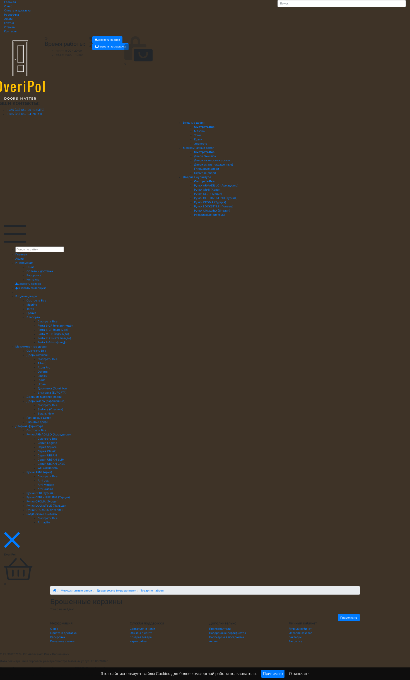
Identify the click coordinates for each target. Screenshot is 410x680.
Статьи (9, 23)
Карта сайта (138, 641)
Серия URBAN (47, 455)
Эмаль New (46, 413)
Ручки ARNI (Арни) (39, 472)
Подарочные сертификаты (227, 632)
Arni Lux (43, 480)
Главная (10, 2)
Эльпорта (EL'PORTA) (52, 392)
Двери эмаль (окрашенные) (46, 401)
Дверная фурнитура (197, 177)
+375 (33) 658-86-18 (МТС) (26, 109)
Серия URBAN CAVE (51, 463)
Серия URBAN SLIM (51, 459)
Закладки (295, 637)
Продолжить (349, 617)
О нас (8, 6)
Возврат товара (141, 637)
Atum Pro (44, 367)
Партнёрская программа (226, 637)
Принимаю (273, 673)
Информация (24, 262)
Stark (41, 380)
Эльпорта (33, 317)
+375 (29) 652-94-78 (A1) (24, 114)
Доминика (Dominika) (52, 388)
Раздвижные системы (41, 514)
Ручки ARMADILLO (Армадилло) (48, 434)
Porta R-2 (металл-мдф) (54, 338)
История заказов (300, 632)
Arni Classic (45, 488)
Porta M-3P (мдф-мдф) (53, 334)
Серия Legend (47, 442)
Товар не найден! (153, 590)
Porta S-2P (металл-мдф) (55, 325)
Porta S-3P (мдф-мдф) (53, 329)
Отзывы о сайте (141, 632)
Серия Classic (47, 451)
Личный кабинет (300, 628)
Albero (42, 363)
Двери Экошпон (37, 354)
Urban (42, 384)
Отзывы (9, 27)
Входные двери (193, 122)
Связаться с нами (142, 628)
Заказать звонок (108, 39)
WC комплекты (48, 468)
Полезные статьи (62, 641)
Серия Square (47, 447)
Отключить (299, 673)
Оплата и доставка (17, 10)
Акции (8, 18)
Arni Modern (46, 484)
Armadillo (44, 522)
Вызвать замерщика (112, 46)
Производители (220, 628)
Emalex (42, 375)
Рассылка (295, 641)
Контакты (10, 31)
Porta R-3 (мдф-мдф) (52, 342)
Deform (43, 371)
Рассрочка (11, 14)
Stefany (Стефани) (50, 409)
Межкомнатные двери (198, 147)
